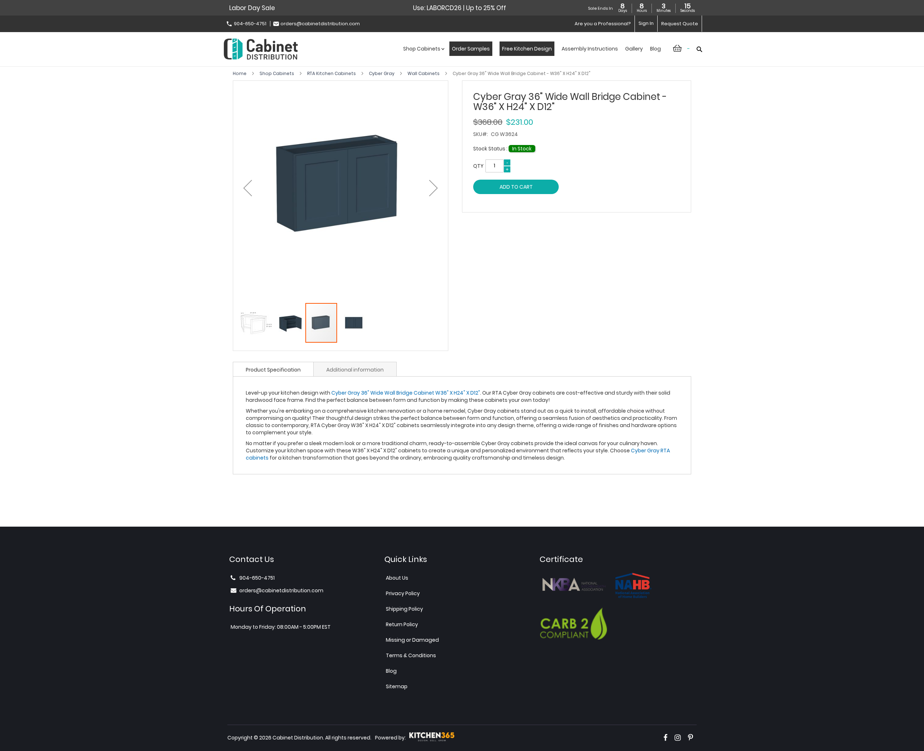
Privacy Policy (403, 593)
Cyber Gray (382, 73)
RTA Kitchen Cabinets (332, 73)
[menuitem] (423, 56)
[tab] (273, 369)
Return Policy (402, 624)
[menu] (532, 56)
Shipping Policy (404, 608)
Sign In (646, 23)
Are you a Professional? (603, 23)
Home (240, 73)
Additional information (355, 369)
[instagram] (678, 738)
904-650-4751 (250, 23)
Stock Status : (491, 148)
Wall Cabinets (424, 73)
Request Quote (679, 23)
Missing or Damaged (412, 640)
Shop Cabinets (277, 73)
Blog (391, 671)
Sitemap (396, 686)
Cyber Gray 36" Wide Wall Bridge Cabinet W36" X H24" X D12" (405, 392)
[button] (247, 188)
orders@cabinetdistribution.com (320, 23)
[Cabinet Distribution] (261, 50)
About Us (397, 577)
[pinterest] (690, 738)
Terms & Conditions (411, 655)
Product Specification (273, 369)
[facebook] (665, 738)
